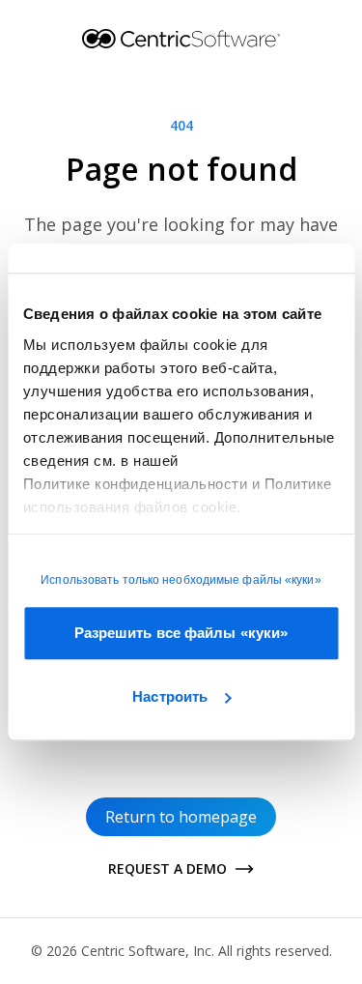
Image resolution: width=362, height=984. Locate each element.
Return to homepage (181, 816)
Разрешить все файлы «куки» (181, 632)
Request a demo (167, 868)
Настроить (170, 696)
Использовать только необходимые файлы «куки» (180, 580)
